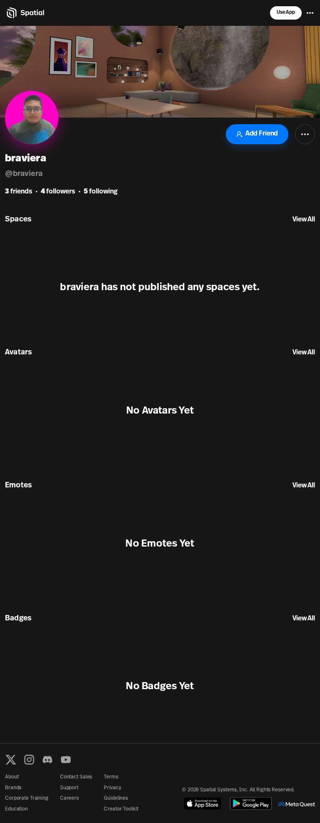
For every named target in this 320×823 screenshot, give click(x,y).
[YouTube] (66, 759)
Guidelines (116, 798)
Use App (286, 12)
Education (16, 809)
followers (58, 191)
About (11, 777)
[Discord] (47, 759)
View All (303, 219)
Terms (111, 777)
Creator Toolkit (121, 809)
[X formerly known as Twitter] (11, 759)
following (101, 191)
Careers (69, 798)
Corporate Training (26, 798)
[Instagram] (29, 759)
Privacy (112, 787)
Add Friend (261, 133)
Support (69, 787)
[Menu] (310, 13)
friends (18, 191)
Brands (13, 787)
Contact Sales (76, 777)
